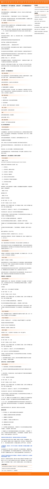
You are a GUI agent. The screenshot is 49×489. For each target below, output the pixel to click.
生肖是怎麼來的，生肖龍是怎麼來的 (40, 15)
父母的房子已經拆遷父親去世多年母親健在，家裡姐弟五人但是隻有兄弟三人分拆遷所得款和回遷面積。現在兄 (16, 456)
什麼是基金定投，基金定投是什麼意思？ (41, 17)
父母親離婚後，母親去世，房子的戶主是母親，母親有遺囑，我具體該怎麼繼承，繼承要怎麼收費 (16, 446)
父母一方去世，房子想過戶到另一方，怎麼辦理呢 (9, 470)
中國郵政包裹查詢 (37, 23)
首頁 (2, 7)
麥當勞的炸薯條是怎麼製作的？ (40, 33)
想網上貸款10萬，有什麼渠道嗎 (40, 29)
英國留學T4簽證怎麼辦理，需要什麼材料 (41, 31)
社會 (4, 7)
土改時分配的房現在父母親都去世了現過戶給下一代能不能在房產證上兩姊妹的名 (14, 466)
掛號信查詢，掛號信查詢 (38, 19)
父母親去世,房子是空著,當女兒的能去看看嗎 (9, 468)
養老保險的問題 (37, 25)
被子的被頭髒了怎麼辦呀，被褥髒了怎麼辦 (41, 27)
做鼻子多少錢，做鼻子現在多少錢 (40, 21)
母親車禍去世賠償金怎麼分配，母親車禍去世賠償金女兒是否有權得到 (13, 437)
